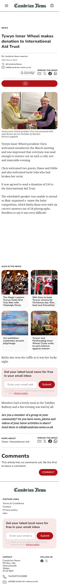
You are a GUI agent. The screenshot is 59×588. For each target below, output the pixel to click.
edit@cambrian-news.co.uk (23, 581)
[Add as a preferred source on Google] (27, 72)
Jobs (5, 513)
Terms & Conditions (13, 503)
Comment (48, 472)
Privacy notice (21, 393)
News (4, 28)
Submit (46, 384)
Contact (7, 506)
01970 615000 (19, 576)
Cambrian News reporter (16, 56)
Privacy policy (10, 509)
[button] (6, 6)
